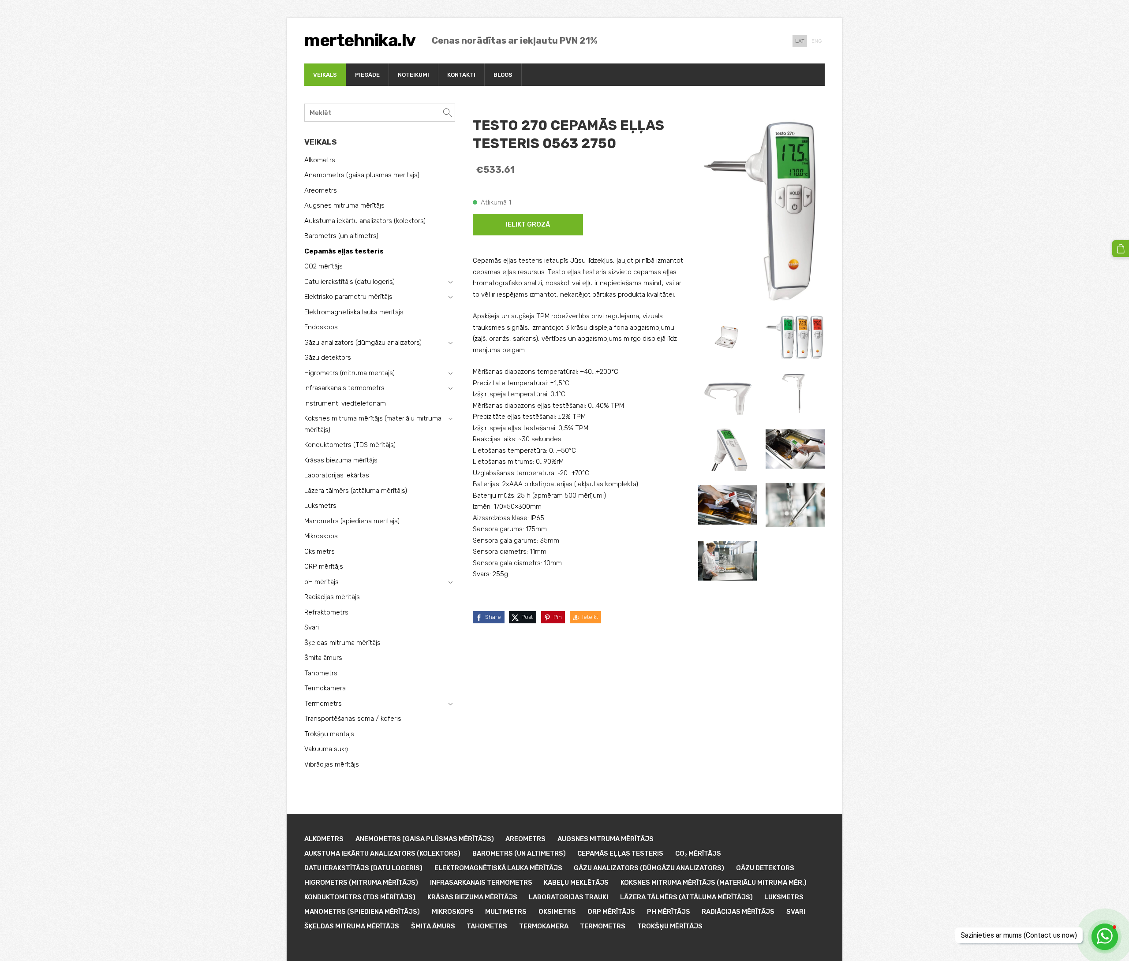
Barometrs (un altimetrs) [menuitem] (341, 236)
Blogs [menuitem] (502, 74)
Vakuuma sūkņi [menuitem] (327, 749)
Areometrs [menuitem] (320, 190)
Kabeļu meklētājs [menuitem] (576, 883)
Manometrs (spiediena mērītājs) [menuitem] (352, 521)
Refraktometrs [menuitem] (326, 612)
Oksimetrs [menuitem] (319, 551)
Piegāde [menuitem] (367, 74)
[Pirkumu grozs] (1120, 248)
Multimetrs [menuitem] (506, 912)
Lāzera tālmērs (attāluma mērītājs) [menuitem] (355, 491)
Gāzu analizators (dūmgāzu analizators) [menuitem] (363, 342)
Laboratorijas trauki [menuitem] (568, 897)
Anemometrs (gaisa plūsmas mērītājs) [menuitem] (361, 175)
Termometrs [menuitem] (323, 704)
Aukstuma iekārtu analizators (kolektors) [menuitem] (365, 221)
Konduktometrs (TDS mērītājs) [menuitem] (350, 445)
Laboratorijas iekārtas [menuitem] (336, 475)
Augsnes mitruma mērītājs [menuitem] (344, 205)
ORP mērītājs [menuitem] (323, 566)
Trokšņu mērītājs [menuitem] (329, 734)
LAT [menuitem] (799, 41)
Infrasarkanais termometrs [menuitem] (344, 388)
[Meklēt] (448, 112)
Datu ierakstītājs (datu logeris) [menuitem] (349, 282)
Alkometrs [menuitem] (319, 160)
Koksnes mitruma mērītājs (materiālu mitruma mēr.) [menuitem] (714, 883)
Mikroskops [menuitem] (321, 536)
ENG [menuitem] (816, 41)
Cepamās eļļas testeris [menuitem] (344, 251)
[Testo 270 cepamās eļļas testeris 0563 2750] (727, 337)
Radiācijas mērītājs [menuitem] (332, 597)
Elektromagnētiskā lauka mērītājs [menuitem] (354, 312)
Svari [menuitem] (311, 627)
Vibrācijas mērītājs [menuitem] (331, 764)
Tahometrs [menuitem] (320, 673)
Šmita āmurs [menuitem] (323, 658)
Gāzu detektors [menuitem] (327, 357)
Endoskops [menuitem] (321, 327)
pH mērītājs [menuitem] (321, 582)
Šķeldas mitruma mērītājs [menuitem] (342, 643)
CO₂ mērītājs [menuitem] (698, 853)
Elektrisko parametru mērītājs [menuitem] (348, 297)
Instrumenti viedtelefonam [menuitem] (345, 403)
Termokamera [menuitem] (325, 688)
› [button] (450, 282)
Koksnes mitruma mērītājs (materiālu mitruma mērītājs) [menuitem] (372, 424)
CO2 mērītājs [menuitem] (323, 266)
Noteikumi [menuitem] (413, 74)
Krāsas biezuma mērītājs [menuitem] (341, 460)
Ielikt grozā (528, 224)
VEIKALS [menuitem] (325, 74)
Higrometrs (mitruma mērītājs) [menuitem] (349, 373)
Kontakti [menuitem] (461, 74)
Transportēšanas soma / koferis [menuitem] (352, 719)
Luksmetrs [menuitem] (320, 506)
